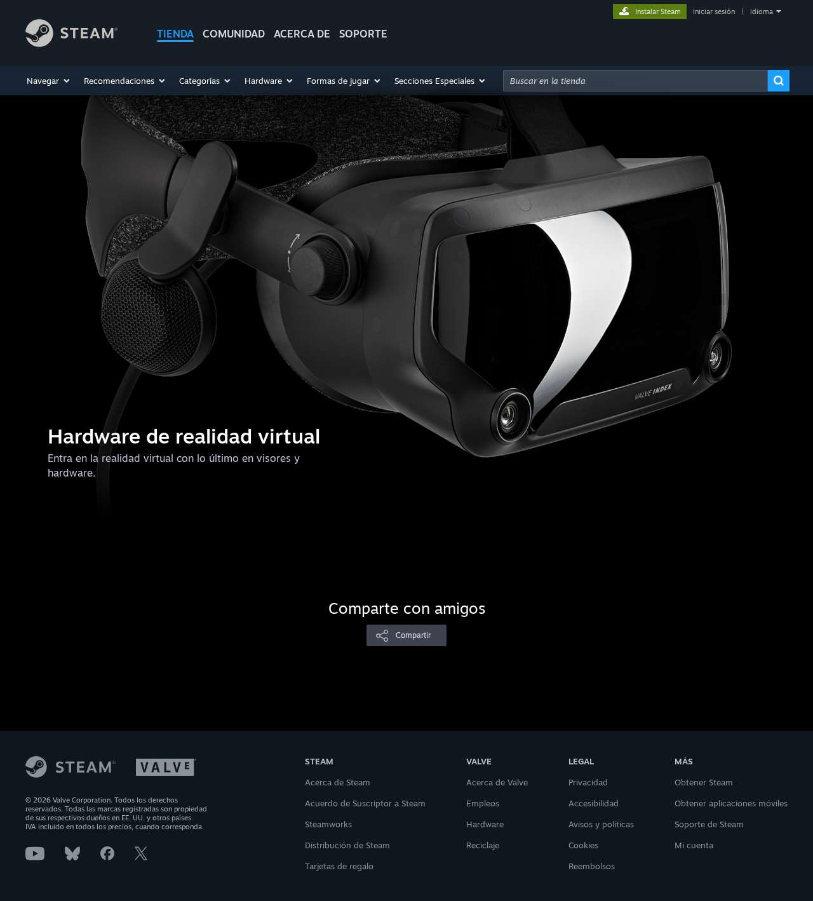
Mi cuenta (694, 845)
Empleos (482, 803)
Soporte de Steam (709, 824)
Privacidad (588, 782)
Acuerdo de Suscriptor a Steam (365, 803)
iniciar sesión (714, 11)
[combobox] (635, 80)
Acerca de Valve (497, 782)
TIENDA (175, 33)
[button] (48, 80)
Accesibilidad (593, 803)
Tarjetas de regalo (339, 866)
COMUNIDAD (234, 33)
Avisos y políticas (601, 824)
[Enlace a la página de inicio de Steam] (71, 43)
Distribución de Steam (347, 845)
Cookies (583, 845)
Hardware (485, 824)
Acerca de (302, 33)
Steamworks (328, 824)
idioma (761, 11)
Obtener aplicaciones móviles (731, 803)
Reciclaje (482, 845)
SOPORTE (363, 33)
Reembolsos (591, 866)
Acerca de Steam (337, 782)
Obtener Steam (704, 782)
